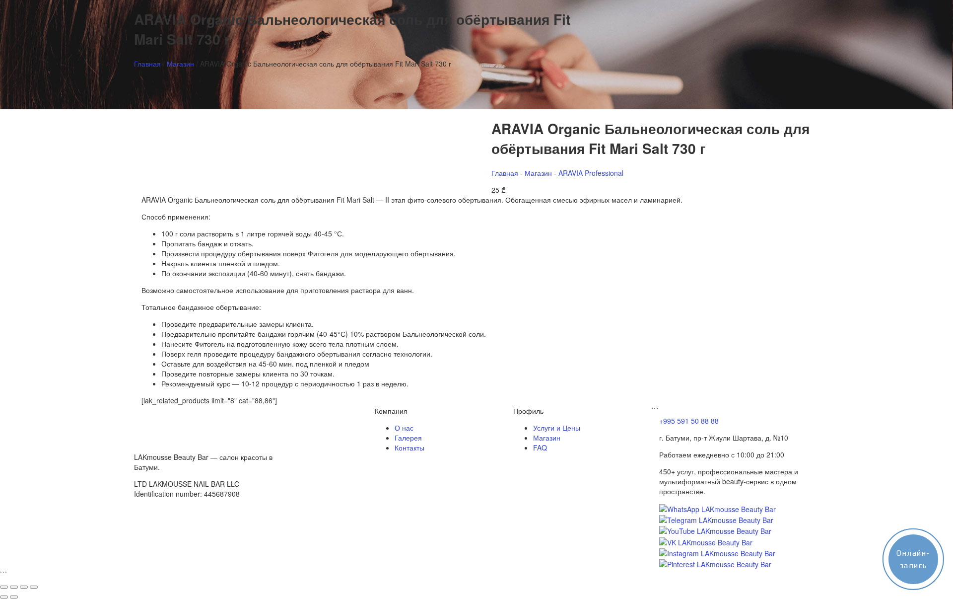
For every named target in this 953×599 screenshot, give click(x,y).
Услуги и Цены (556, 428)
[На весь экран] (14, 587)
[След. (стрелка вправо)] (14, 597)
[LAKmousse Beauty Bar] (169, 424)
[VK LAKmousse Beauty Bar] (705, 541)
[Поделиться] (24, 587)
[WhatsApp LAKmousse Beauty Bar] (717, 508)
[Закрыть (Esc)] (34, 587)
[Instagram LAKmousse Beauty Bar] (717, 552)
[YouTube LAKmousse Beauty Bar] (715, 530)
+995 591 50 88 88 (689, 421)
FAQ (540, 447)
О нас (404, 428)
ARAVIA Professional (590, 173)
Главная (147, 64)
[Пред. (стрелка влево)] (4, 597)
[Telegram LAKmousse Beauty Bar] (716, 519)
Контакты (409, 447)
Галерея (408, 438)
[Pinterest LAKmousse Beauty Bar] (715, 563)
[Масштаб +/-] (4, 587)
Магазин (180, 64)
